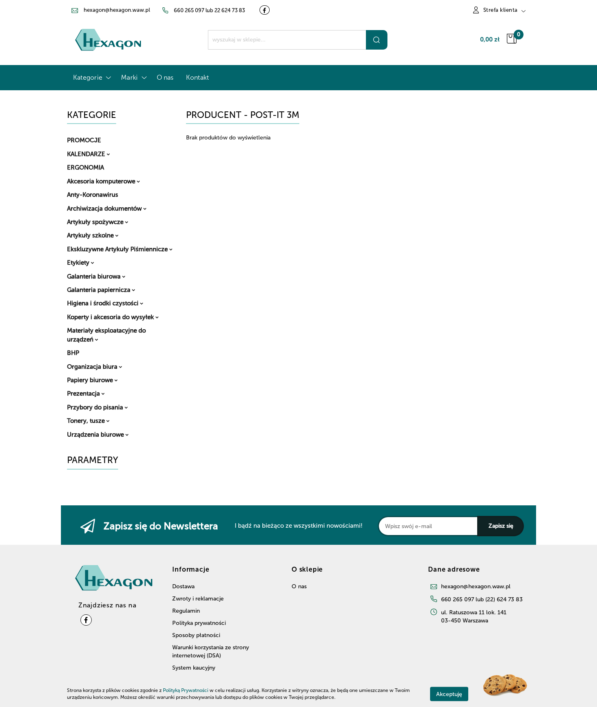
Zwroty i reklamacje (198, 598)
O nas (165, 77)
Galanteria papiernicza (99, 290)
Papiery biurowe (91, 380)
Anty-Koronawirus (92, 194)
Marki (130, 77)
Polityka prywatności (199, 623)
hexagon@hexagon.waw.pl (475, 586)
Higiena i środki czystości (103, 303)
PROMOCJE (84, 140)
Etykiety (79, 262)
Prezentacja (84, 393)
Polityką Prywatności (185, 690)
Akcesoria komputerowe (102, 181)
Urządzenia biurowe (96, 434)
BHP (73, 353)
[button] (454, 573)
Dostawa (183, 586)
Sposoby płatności (196, 635)
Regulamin (186, 610)
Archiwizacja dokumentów (105, 208)
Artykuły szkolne (91, 235)
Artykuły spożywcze (96, 222)
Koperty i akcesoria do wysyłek (111, 317)
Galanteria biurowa (94, 276)
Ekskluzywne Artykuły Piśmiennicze (118, 249)
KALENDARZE (87, 154)
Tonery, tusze (86, 420)
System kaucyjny (193, 667)
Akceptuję (449, 693)
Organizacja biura (93, 366)
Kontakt (197, 77)
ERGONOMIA (85, 167)
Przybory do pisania (96, 407)
